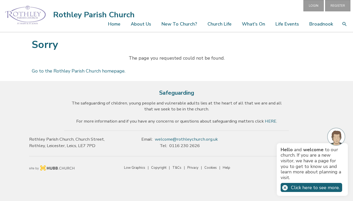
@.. (186, 139)
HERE (270, 121)
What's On (253, 24)
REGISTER (338, 6)
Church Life (220, 24)
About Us (141, 24)
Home (114, 24)
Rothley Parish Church (94, 15)
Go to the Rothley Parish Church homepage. (78, 71)
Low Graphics (134, 167)
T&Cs (176, 167)
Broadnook (321, 24)
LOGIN (313, 6)
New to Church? (179, 24)
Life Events (287, 24)
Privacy (192, 167)
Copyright (158, 167)
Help (226, 167)
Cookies (210, 167)
